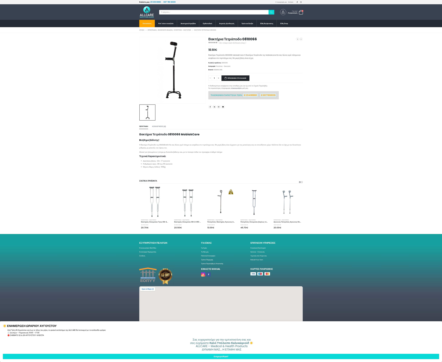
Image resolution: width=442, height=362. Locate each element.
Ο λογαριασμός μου (281, 2)
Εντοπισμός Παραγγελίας (147, 252)
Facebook (210, 107)
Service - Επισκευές (257, 252)
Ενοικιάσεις (147, 23)
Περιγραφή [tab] (143, 126)
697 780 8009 (169, 2)
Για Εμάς (204, 248)
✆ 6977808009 (268, 95)
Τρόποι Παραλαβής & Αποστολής (212, 264)
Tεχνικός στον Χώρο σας (258, 256)
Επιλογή (199, 190)
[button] (300, 182)
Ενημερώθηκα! (221, 356)
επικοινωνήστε (236, 88)
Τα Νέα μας (205, 252)
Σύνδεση (290, 2)
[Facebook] (297, 2)
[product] (154, 201)
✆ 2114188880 (250, 95)
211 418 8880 (150, 2)
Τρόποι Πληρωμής (207, 260)
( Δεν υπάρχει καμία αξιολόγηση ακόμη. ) (232, 43)
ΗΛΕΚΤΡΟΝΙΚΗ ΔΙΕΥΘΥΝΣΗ (223, 107)
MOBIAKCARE (218, 70)
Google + (219, 107)
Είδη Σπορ (284, 23)
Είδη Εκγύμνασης (266, 23)
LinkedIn (214, 107)
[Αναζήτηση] (271, 12)
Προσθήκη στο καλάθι (236, 78)
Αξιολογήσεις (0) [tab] (159, 126)
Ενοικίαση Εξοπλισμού (258, 248)
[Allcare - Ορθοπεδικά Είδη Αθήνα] (145, 12)
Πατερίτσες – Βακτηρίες (223, 66)
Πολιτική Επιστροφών (208, 256)
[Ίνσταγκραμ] (301, 2)
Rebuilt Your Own (256, 260)
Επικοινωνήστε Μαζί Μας (147, 248)
